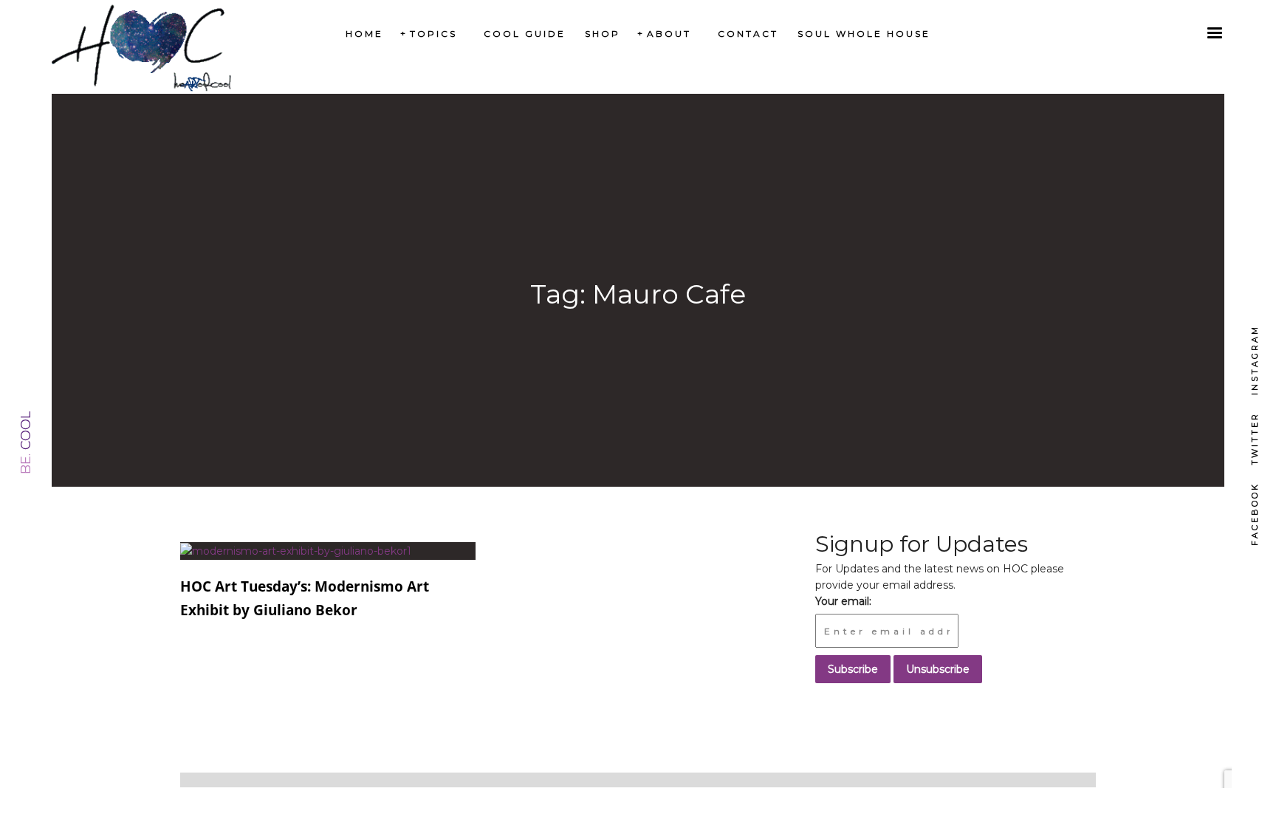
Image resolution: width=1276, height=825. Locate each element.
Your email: (843, 601)
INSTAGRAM (1254, 360)
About (669, 33)
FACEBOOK (1254, 514)
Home (364, 33)
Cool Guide (525, 33)
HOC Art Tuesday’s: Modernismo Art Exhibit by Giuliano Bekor (304, 598)
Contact (748, 33)
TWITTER (1254, 438)
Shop (602, 33)
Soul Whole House (864, 33)
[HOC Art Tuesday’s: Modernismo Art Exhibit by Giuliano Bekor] (295, 550)
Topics (433, 33)
